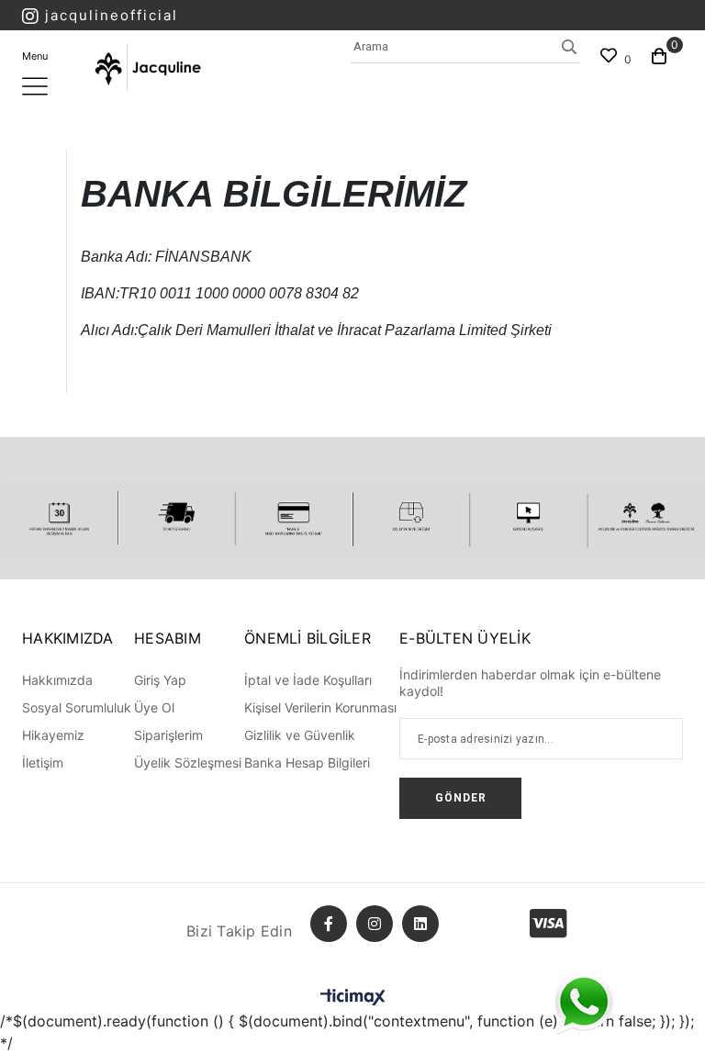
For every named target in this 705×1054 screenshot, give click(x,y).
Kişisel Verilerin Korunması (320, 707)
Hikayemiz (53, 735)
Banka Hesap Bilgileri (307, 762)
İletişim (42, 762)
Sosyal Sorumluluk (76, 707)
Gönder (461, 797)
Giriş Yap (160, 680)
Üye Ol (154, 707)
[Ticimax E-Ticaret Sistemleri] (353, 996)
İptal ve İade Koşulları (308, 680)
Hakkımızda (57, 680)
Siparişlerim (168, 735)
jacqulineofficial (111, 15)
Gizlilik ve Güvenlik (299, 735)
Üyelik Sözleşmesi (187, 762)
